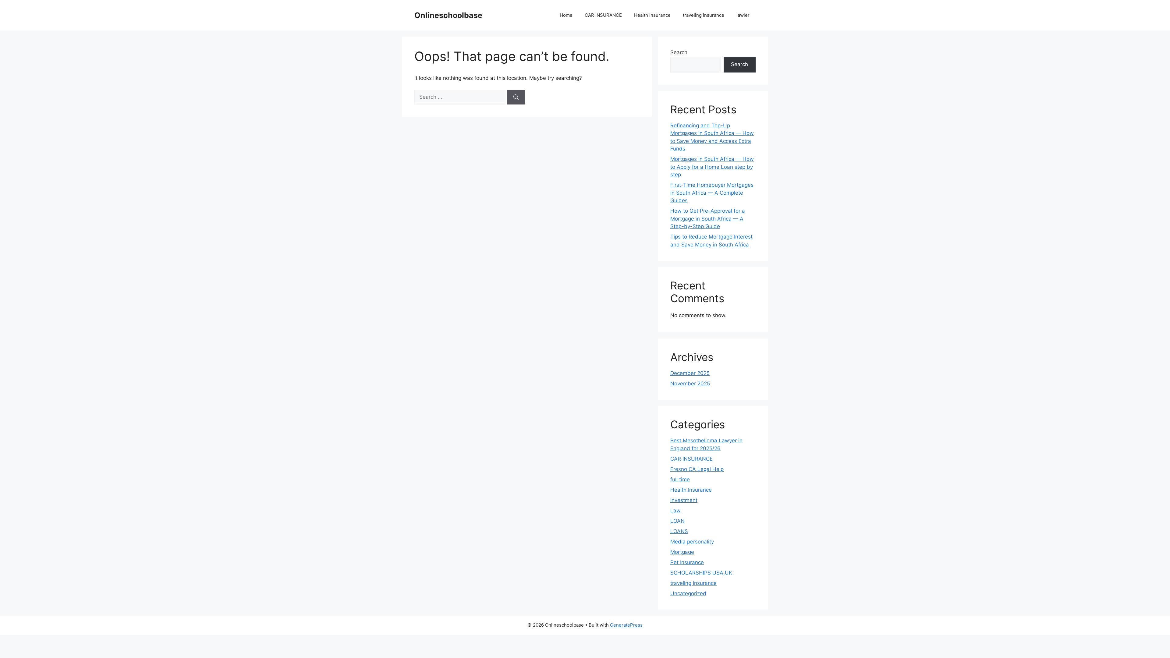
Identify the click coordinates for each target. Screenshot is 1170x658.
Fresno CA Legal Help (697, 469)
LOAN (677, 521)
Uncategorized (688, 593)
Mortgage (682, 552)
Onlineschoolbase (448, 15)
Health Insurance (652, 15)
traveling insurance (703, 15)
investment (683, 500)
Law (675, 511)
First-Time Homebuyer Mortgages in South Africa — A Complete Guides (711, 192)
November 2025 (690, 383)
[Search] (516, 97)
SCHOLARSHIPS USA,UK (701, 573)
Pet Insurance (687, 562)
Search (678, 52)
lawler (743, 15)
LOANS (679, 531)
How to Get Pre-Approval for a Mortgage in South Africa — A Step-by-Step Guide (707, 218)
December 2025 (690, 373)
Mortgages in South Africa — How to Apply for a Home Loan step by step (712, 167)
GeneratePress (626, 625)
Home (566, 15)
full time (680, 479)
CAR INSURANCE (603, 15)
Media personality (692, 542)
